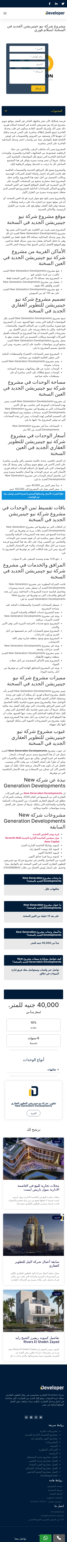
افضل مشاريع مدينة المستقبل (42, 1456)
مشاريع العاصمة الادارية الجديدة (41, 1434)
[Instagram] (26, 1417)
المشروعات (51, 1442)
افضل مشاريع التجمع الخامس (42, 1471)
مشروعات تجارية (49, 1430)
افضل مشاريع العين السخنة (43, 1464)
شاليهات (51, 1069)
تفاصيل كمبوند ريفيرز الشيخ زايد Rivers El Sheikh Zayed (37, 1340)
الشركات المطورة (48, 1449)
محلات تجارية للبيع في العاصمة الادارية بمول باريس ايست (38, 1187)
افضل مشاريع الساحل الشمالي (41, 1468)
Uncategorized (49, 1475)
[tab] (33, 1069)
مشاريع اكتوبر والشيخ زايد (44, 1438)
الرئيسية (53, 1453)
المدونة (54, 1445)
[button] (4, 13)
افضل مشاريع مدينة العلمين (43, 1460)
